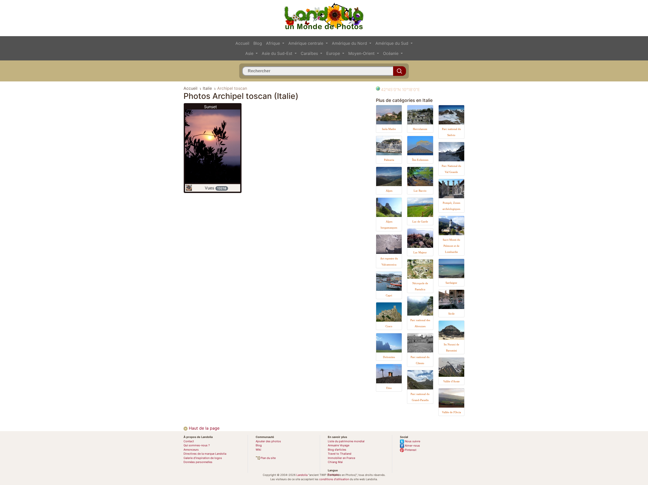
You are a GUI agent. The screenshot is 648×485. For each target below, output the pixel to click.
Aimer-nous (412, 445)
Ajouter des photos (268, 441)
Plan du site (268, 458)
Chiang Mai (335, 462)
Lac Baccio (420, 190)
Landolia (302, 475)
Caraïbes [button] (310, 53)
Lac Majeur (420, 252)
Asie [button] (250, 53)
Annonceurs (191, 449)
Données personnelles (198, 462)
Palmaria (389, 159)
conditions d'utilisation (334, 479)
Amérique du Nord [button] (350, 43)
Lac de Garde (420, 221)
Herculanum (420, 128)
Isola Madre (389, 128)
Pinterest (410, 450)
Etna (389, 387)
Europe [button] (333, 53)
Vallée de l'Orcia (451, 412)
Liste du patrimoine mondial (346, 441)
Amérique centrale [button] (306, 43)
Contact (189, 441)
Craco (389, 326)
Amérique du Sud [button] (392, 43)
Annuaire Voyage (338, 445)
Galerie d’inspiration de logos (203, 458)
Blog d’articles (337, 449)
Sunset (210, 106)
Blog (257, 43)
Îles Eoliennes (420, 159)
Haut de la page (203, 428)
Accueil (242, 43)
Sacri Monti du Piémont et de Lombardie (451, 245)
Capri (389, 295)
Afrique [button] (273, 43)
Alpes (389, 190)
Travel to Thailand (339, 453)
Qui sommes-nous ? (197, 445)
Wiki (258, 449)
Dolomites (389, 357)
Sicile (451, 313)
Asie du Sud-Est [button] (278, 53)
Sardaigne (451, 282)
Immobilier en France (341, 458)
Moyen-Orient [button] (362, 53)
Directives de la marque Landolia (205, 453)
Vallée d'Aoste (451, 381)
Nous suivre (412, 441)
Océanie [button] (391, 53)
